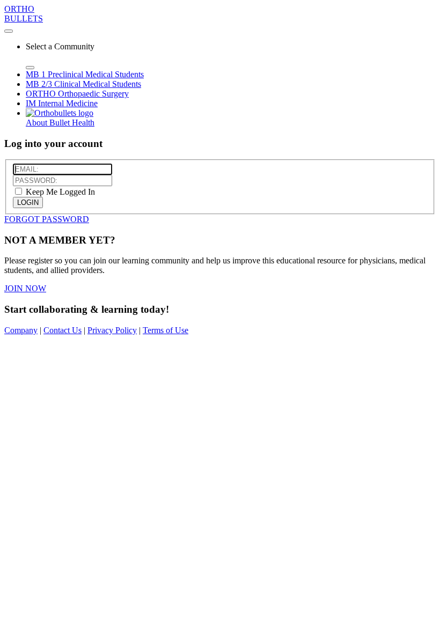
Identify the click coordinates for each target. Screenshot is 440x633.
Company (21, 330)
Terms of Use (165, 330)
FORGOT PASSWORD (46, 219)
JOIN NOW (25, 288)
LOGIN (28, 202)
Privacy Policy (112, 330)
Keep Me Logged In (59, 191)
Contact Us (62, 330)
